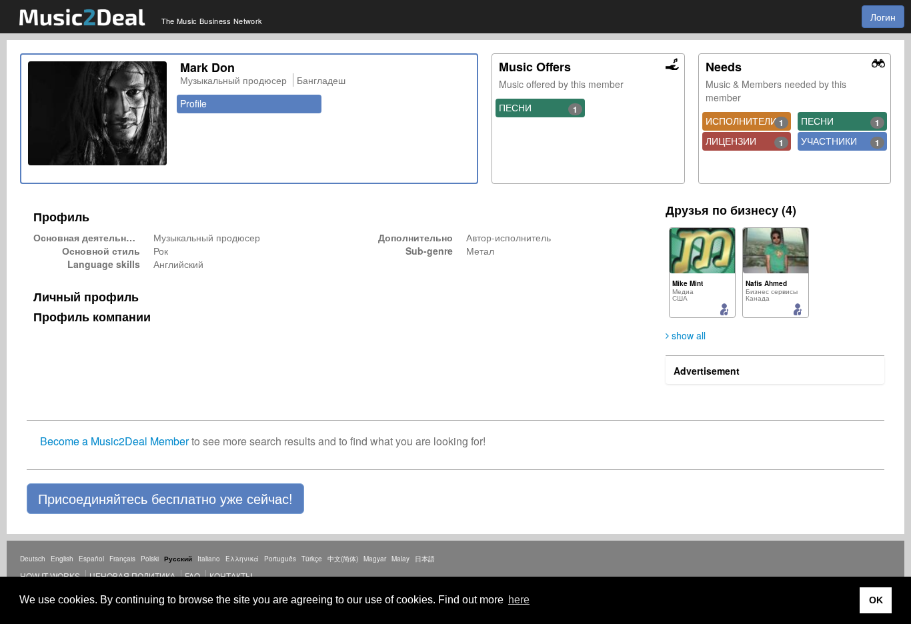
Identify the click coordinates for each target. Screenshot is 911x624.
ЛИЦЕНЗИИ (745, 141)
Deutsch (32, 558)
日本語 (425, 558)
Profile (193, 103)
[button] (165, 498)
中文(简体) (342, 558)
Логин (883, 16)
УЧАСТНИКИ (840, 141)
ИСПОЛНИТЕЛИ (745, 121)
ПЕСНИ (538, 108)
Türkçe (311, 558)
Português (280, 558)
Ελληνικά (242, 558)
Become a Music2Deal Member (114, 441)
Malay (400, 558)
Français (122, 558)
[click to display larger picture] (97, 113)
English (62, 558)
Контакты (231, 575)
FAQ (192, 575)
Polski (150, 558)
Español (91, 558)
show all (687, 335)
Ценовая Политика (132, 575)
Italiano (208, 558)
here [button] (519, 599)
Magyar (374, 558)
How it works (50, 575)
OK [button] (876, 600)
